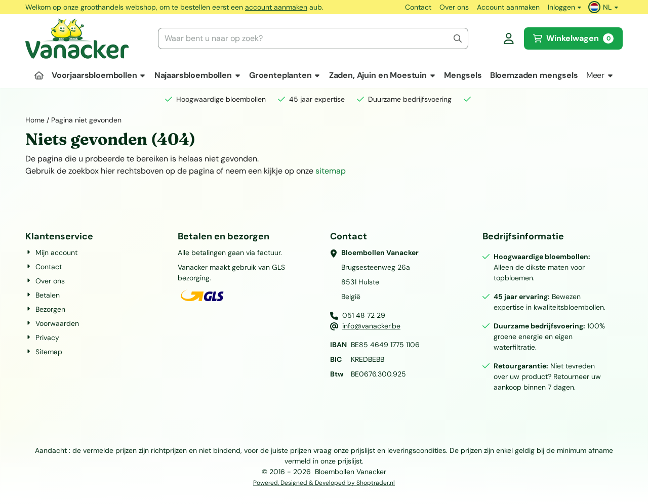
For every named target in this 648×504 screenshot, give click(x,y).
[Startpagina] (39, 75)
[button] (604, 7)
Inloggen (561, 7)
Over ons (454, 7)
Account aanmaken (508, 7)
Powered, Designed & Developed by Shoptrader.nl (324, 483)
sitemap (330, 170)
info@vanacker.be (371, 325)
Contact (418, 7)
